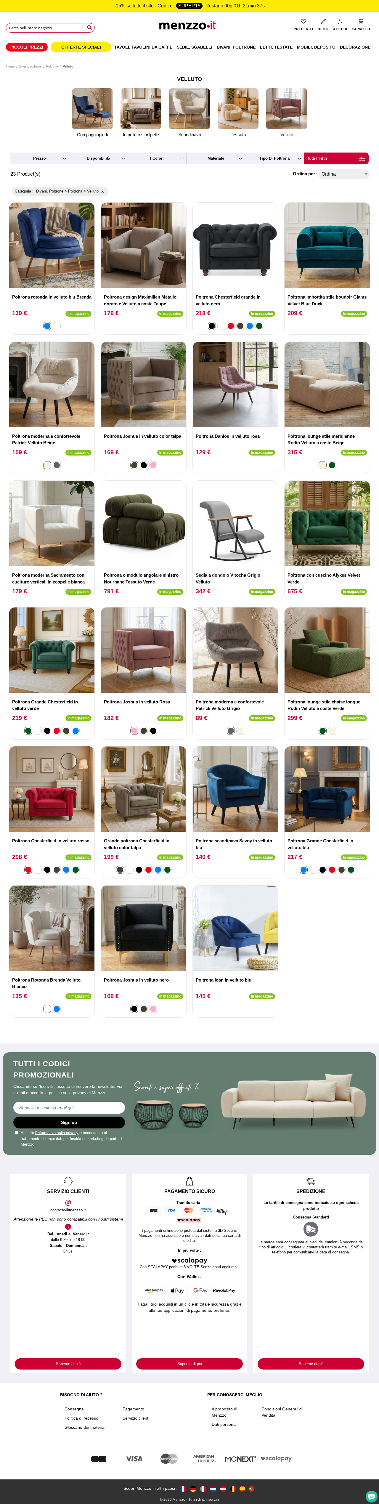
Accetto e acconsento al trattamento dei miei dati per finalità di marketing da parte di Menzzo (72, 1139)
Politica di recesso (81, 1418)
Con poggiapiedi (92, 134)
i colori (157, 158)
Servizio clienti (136, 1418)
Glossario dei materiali (85, 1427)
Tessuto (238, 134)
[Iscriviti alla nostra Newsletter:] (69, 1107)
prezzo (39, 158)
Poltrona (52, 66)
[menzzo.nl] (213, 1488)
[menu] (189, 47)
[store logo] (189, 27)
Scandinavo (189, 134)
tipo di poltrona (274, 158)
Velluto (286, 134)
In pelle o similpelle (141, 134)
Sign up (69, 1122)
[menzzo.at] (223, 1488)
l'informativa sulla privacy (56, 1133)
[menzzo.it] (203, 1488)
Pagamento (133, 1409)
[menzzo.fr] (183, 1488)
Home (10, 66)
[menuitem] (27, 47)
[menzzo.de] (193, 1488)
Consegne (74, 1409)
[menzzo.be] (233, 1488)
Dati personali (224, 1424)
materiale (216, 158)
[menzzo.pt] (251, 1488)
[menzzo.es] (242, 1488)
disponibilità (98, 158)
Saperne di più (68, 1364)
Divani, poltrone (30, 66)
